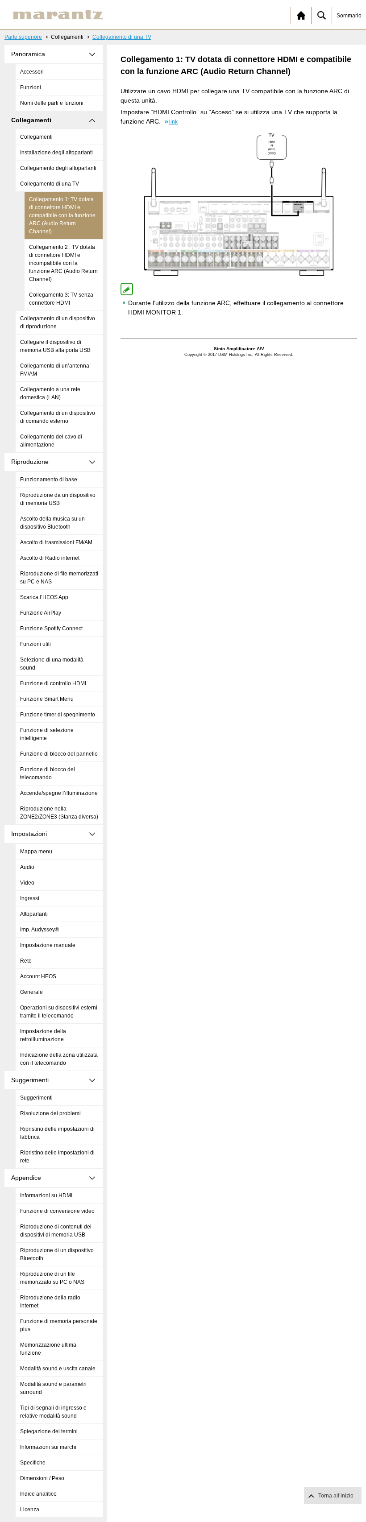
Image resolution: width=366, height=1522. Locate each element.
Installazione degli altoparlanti (56, 152)
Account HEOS (38, 976)
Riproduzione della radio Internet (50, 1302)
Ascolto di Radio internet (49, 558)
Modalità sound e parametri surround (53, 1388)
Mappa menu (36, 851)
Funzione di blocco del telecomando (47, 773)
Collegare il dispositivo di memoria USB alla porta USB (55, 346)
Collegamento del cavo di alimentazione (51, 441)
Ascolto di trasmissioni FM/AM (56, 542)
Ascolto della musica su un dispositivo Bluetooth (52, 523)
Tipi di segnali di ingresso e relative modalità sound (53, 1412)
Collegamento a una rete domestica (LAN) (50, 393)
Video (27, 883)
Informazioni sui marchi (48, 1447)
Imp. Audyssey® (39, 929)
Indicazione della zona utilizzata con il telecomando (59, 1059)
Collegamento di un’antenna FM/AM (54, 370)
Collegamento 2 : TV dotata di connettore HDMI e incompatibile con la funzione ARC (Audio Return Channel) (63, 263)
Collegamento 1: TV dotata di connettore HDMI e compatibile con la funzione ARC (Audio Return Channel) (62, 215)
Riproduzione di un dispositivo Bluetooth (57, 1254)
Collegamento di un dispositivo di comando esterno (57, 417)
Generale (31, 992)
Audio (27, 867)
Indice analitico (38, 1494)
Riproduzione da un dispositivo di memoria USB (58, 499)
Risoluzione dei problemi (50, 1113)
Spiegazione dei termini (49, 1431)
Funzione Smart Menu (47, 699)
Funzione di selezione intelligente (47, 734)
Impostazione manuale (47, 945)
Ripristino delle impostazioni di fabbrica (57, 1133)
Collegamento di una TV (121, 37)
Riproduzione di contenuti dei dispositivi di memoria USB (56, 1231)
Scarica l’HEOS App (44, 597)
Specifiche (33, 1463)
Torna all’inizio (336, 1496)
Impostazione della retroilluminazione (43, 1035)
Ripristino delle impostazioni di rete (57, 1157)
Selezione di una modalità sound (51, 664)
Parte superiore (23, 37)
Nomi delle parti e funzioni (51, 103)
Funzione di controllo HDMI (53, 683)
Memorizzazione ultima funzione (48, 1349)
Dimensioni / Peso (42, 1478)
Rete (26, 961)
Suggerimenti (36, 1098)
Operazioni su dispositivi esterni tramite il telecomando (58, 1012)
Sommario (349, 15)
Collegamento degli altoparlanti (58, 168)
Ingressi (29, 898)
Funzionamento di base (48, 479)
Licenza (29, 1509)
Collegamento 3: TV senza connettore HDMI (61, 299)
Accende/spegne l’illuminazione (59, 793)
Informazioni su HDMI (46, 1195)
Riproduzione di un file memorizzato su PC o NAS (52, 1278)
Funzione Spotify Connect (51, 628)
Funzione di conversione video (57, 1211)
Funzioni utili (35, 644)
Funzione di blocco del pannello (59, 754)
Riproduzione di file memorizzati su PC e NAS (59, 578)
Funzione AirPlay (40, 613)
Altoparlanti (34, 914)
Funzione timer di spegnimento (57, 714)
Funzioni (30, 87)
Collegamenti (36, 137)
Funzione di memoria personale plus (58, 1325)
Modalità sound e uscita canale (58, 1368)
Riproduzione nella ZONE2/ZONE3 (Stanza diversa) (59, 813)
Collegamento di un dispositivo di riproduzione (57, 322)
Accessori (32, 72)
